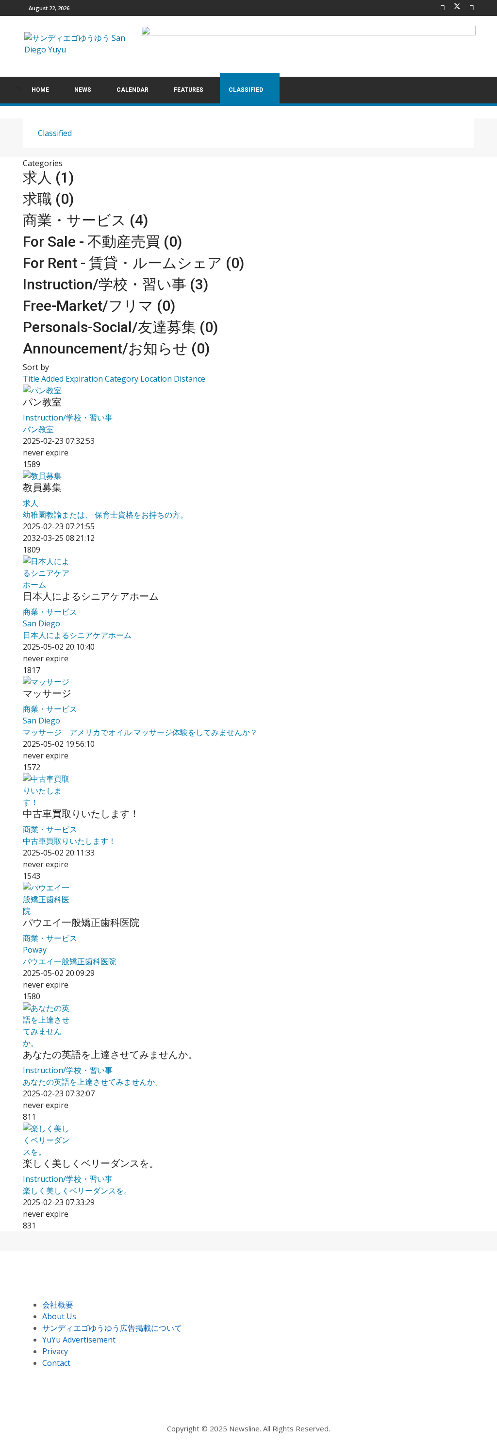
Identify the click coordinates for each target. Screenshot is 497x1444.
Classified (246, 89)
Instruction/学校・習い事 (115, 284)
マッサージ (47, 693)
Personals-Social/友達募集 (120, 327)
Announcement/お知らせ (116, 348)
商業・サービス (85, 220)
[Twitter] (457, 7)
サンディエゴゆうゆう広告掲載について (112, 1328)
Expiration (85, 378)
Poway (35, 949)
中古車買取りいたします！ (81, 814)
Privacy (55, 1351)
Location (157, 378)
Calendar (132, 89)
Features (188, 89)
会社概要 (57, 1304)
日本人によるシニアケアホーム (91, 596)
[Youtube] (471, 7)
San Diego (41, 623)
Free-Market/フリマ (99, 305)
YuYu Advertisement (79, 1339)
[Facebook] (442, 7)
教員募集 (42, 487)
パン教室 (42, 402)
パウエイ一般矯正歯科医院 (81, 922)
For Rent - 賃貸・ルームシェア (133, 262)
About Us (59, 1316)
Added (53, 378)
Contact (56, 1363)
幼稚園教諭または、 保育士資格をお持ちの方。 (105, 514)
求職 (48, 198)
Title (32, 378)
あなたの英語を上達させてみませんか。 (110, 1054)
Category (122, 378)
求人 (48, 177)
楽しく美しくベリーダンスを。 (91, 1163)
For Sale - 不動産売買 (102, 241)
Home (40, 89)
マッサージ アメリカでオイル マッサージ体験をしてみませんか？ (140, 732)
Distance (189, 378)
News (82, 89)
